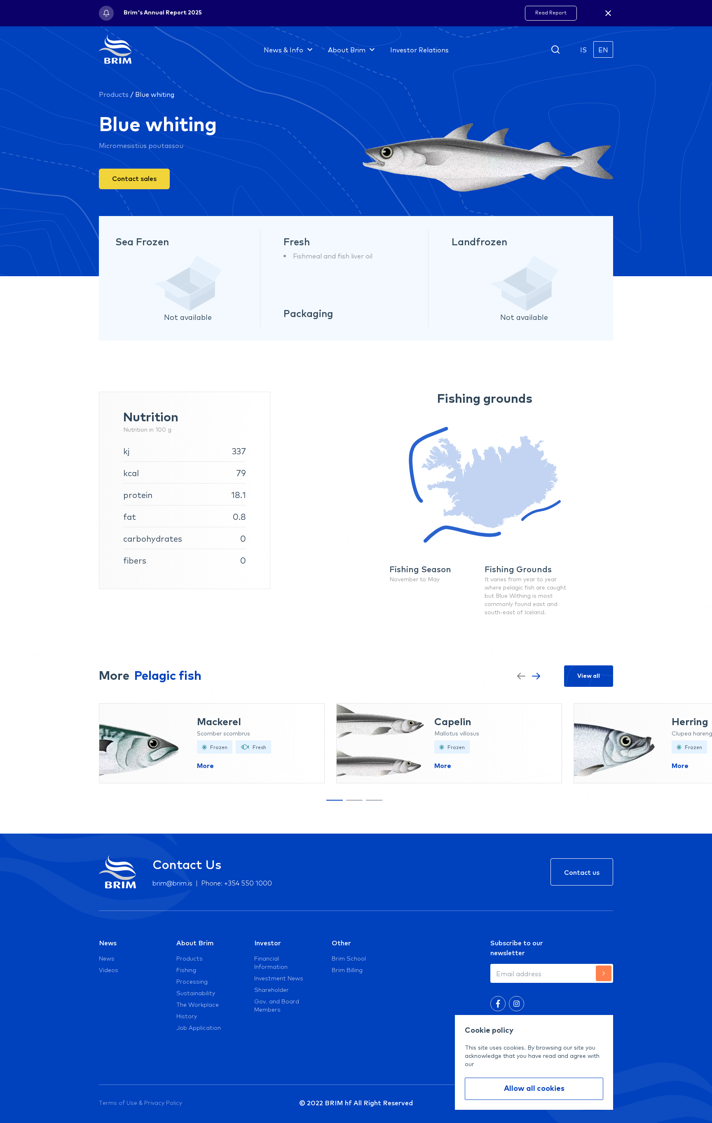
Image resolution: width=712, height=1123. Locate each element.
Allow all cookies (534, 1088)
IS (583, 49)
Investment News (278, 978)
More (205, 766)
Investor (267, 942)
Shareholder (271, 989)
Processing (192, 981)
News (108, 942)
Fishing (186, 969)
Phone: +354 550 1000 (236, 882)
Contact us (582, 871)
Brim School (349, 958)
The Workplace (197, 1004)
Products (114, 94)
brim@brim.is (172, 882)
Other (341, 942)
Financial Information (271, 962)
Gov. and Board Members (276, 1005)
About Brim (195, 942)
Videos (108, 969)
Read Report (551, 12)
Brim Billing (347, 969)
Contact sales (134, 178)
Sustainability (195, 992)
